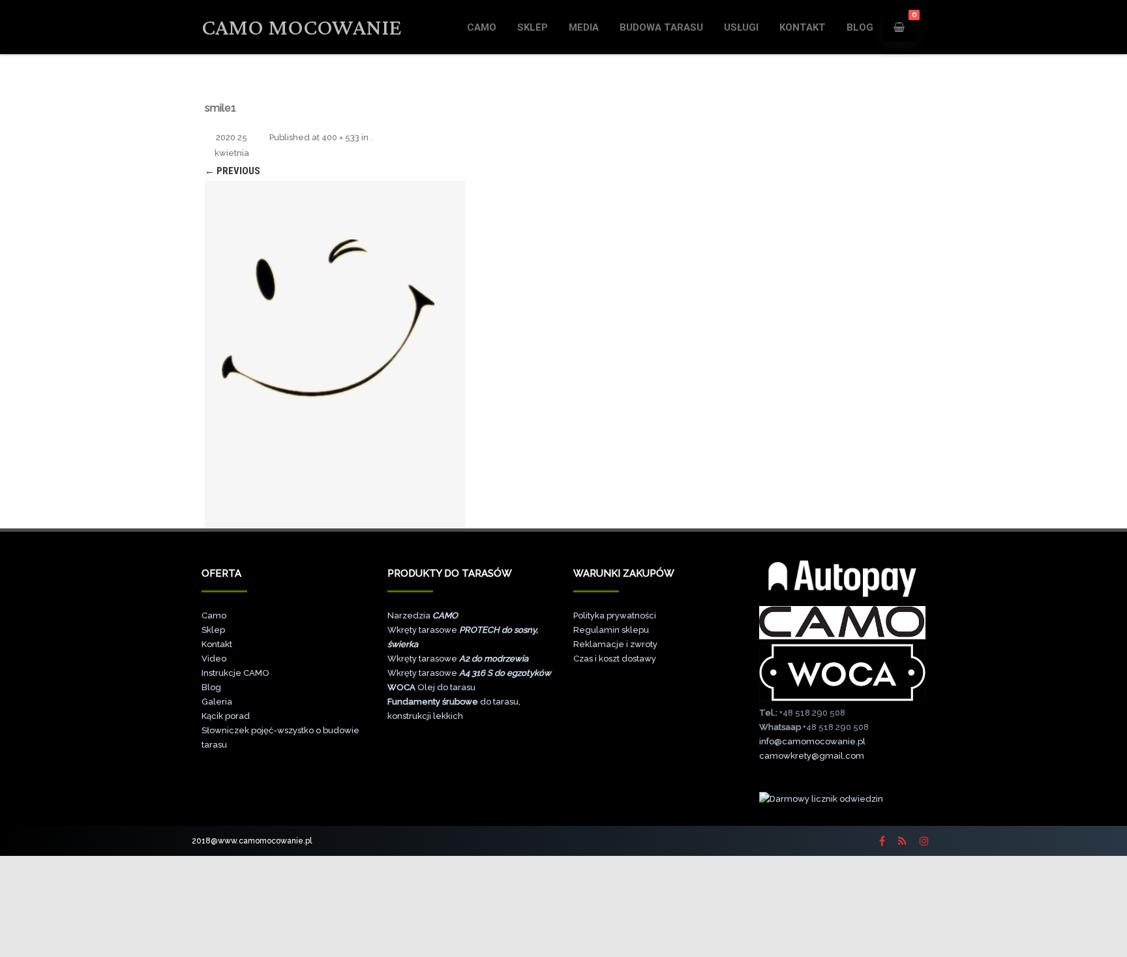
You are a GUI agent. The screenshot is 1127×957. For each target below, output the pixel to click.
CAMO (481, 27)
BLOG (860, 27)
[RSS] (902, 841)
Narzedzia (422, 615)
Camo (214, 615)
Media (584, 27)
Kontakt (802, 27)
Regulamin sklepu (611, 630)
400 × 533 (340, 137)
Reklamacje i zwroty (615, 644)
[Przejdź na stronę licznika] (821, 799)
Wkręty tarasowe (457, 658)
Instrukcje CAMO (235, 673)
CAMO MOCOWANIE (302, 27)
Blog (211, 687)
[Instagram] (924, 841)
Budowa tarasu (661, 27)
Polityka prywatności (614, 615)
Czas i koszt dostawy (614, 658)
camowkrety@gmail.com (811, 756)
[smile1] (335, 354)
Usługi (741, 27)
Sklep (532, 27)
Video (214, 658)
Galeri (214, 701)
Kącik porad (226, 716)
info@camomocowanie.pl (812, 741)
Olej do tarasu (431, 687)
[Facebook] (882, 841)
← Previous (232, 171)
